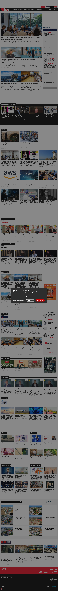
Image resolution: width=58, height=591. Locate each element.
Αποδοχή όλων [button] (40, 300)
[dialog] (29, 295)
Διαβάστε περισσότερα (38, 296)
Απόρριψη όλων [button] (30, 300)
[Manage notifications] (1, 589)
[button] (29, 297)
